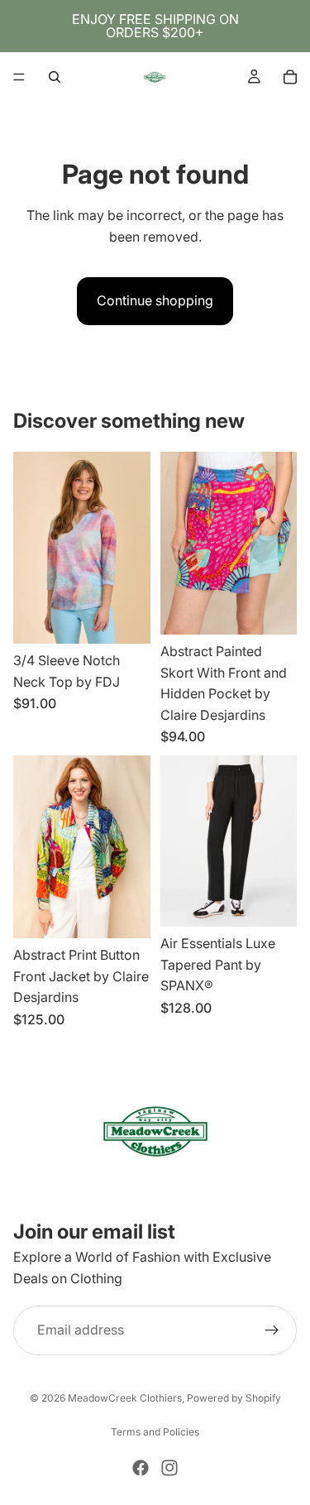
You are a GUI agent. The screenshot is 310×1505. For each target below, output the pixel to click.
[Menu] (19, 77)
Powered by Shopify (234, 1398)
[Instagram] (169, 1468)
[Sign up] (272, 1331)
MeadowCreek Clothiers (125, 1398)
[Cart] (290, 77)
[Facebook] (140, 1468)
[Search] (54, 77)
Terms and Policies (155, 1432)
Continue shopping (155, 300)
